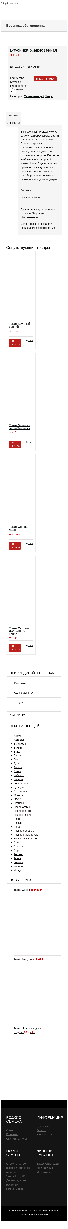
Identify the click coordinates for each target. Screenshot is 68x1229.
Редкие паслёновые (26, 834)
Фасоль (18, 862)
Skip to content (10, 3)
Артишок (19, 739)
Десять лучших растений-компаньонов (16, 1184)
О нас (10, 1130)
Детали (29, 340)
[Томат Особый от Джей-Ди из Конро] (20, 589)
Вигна (17, 755)
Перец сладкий (23, 811)
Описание (12, 115)
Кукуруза (19, 787)
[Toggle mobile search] (54, 10)
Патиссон (19, 803)
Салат (17, 842)
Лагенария (20, 791)
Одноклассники (23, 692)
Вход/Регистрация (48, 1163)
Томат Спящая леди (19, 528)
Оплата (41, 1130)
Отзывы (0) (13, 122)
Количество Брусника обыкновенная (19, 82)
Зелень (18, 767)
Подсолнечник (22, 814)
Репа (17, 826)
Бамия (18, 747)
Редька (18, 822)
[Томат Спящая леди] (20, 488)
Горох (17, 759)
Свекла (18, 846)
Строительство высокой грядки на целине (18, 1168)
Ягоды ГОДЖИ (15, 1176)
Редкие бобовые (24, 830)
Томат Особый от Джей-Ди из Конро (21, 631)
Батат (17, 751)
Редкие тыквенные (25, 838)
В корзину (45, 78)
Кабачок (19, 775)
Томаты (18, 854)
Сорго (17, 850)
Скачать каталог (16, 1138)
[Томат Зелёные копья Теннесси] (20, 386)
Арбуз (17, 735)
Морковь (19, 795)
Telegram (19, 702)
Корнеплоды (21, 783)
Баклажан (20, 743)
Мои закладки (45, 1167)
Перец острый (22, 807)
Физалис (19, 866)
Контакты (12, 1134)
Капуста (18, 779)
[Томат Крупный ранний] (20, 285)
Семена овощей (34, 96)
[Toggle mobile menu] (60, 10)
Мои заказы (44, 1172)
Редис (17, 818)
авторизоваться (46, 227)
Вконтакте (20, 683)
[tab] (13, 115)
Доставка (43, 1126)
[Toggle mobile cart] (48, 10)
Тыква (17, 858)
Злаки (17, 771)
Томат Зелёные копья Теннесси (19, 427)
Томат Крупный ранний (19, 325)
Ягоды (49, 96)
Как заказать (45, 1134)
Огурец (18, 799)
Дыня (17, 763)
